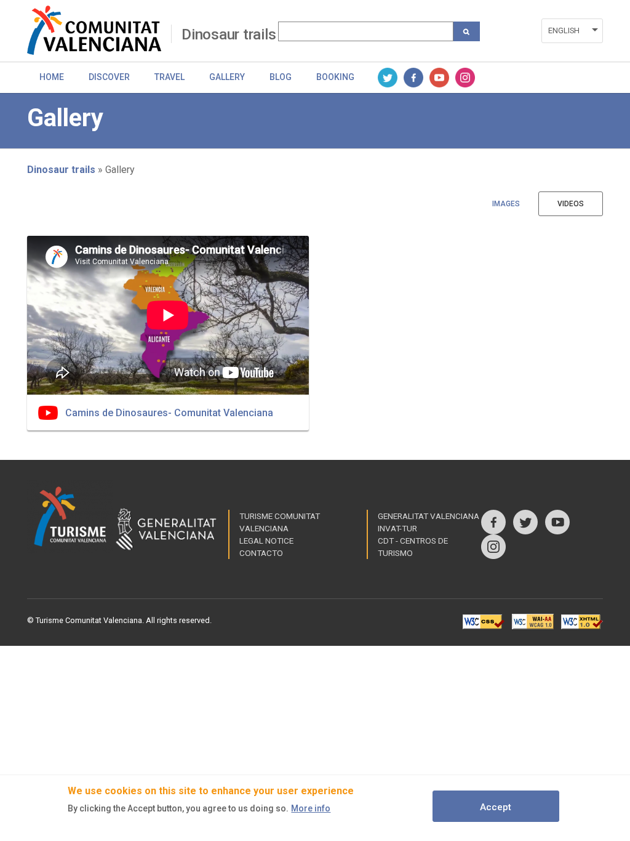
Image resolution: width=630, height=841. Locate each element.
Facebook (413, 77)
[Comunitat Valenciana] (99, 30)
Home (51, 77)
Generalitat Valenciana (428, 516)
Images (506, 203)
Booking (335, 77)
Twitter (387, 77)
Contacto (261, 553)
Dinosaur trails (228, 34)
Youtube (439, 77)
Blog (280, 77)
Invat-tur (397, 528)
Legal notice (266, 540)
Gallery (227, 77)
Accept (495, 807)
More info (310, 808)
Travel (169, 77)
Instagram (465, 77)
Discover (109, 77)
